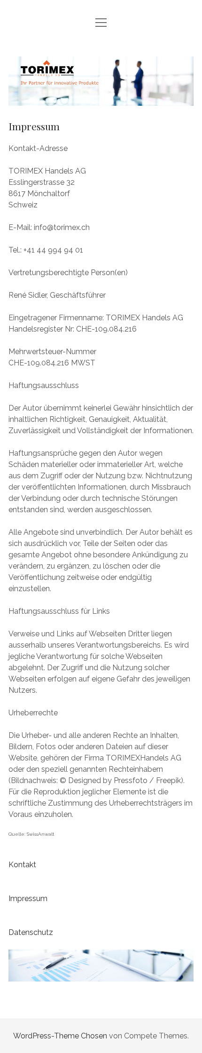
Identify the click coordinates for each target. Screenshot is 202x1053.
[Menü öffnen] (101, 23)
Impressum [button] (27, 898)
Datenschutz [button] (30, 932)
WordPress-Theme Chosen (60, 1035)
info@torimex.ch (61, 227)
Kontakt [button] (22, 864)
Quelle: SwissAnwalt (31, 834)
